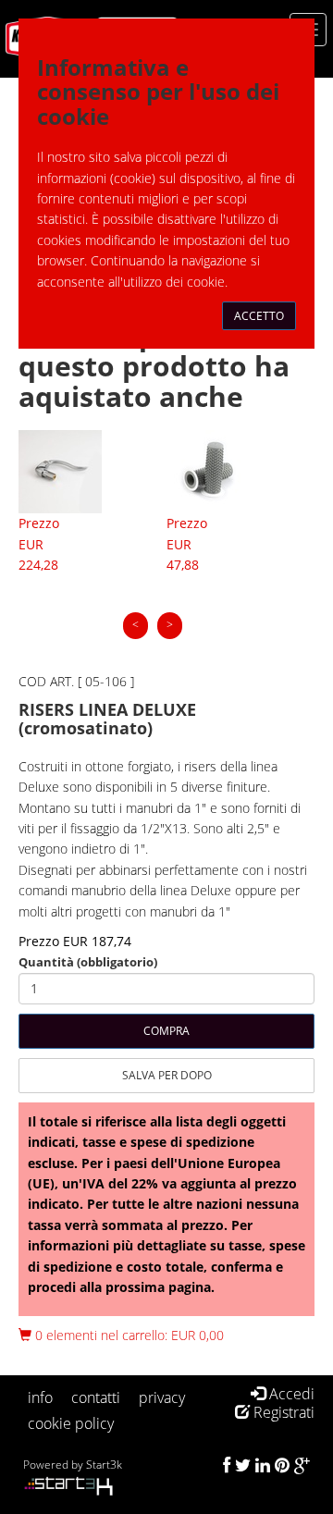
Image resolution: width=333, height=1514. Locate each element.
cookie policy (71, 1423)
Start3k (104, 1464)
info (40, 1397)
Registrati (282, 1412)
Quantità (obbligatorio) (87, 962)
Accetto (259, 316)
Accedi (289, 1394)
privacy (162, 1397)
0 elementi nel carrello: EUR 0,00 (127, 1335)
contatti (95, 1397)
